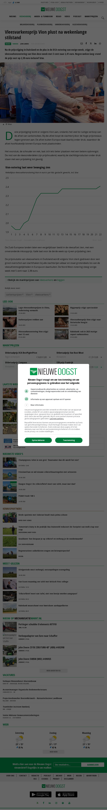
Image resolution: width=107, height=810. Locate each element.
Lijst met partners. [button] (57, 418)
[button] (53, 405)
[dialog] (53, 405)
